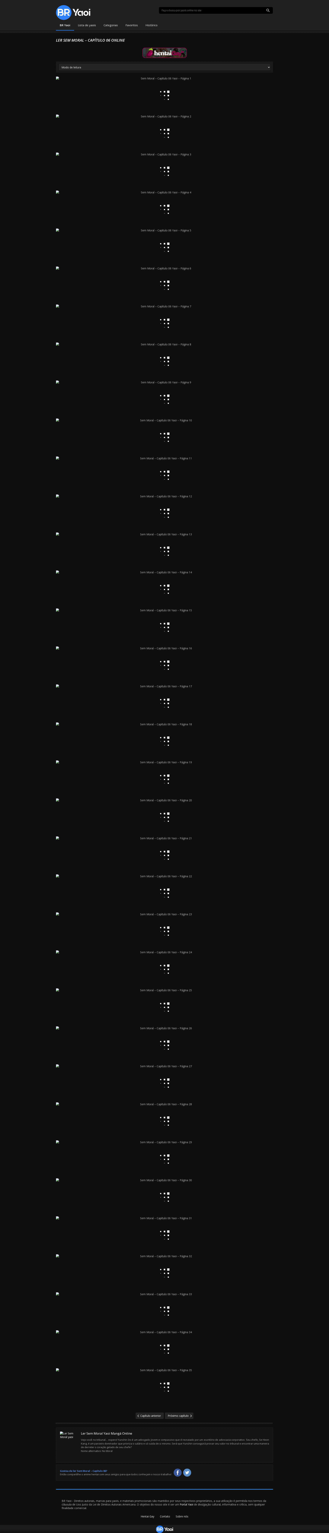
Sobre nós (182, 1516)
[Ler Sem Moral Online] (69, 1445)
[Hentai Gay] (164, 52)
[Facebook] (178, 1473)
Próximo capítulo (178, 1416)
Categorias (111, 25)
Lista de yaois (87, 25)
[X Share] (187, 1473)
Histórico (151, 25)
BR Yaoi (65, 25)
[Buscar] (268, 10)
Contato (165, 1516)
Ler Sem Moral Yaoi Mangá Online (106, 1433)
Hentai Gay (147, 1516)
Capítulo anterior (150, 1416)
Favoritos (131, 25)
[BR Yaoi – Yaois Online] (73, 12)
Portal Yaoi (186, 1504)
